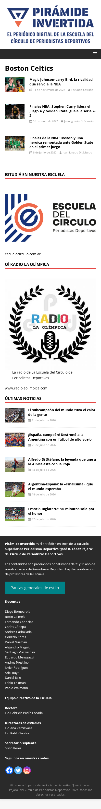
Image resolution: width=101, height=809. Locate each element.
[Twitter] (18, 770)
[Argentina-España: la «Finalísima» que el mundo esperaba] (15, 494)
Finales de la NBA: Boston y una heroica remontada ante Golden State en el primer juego (61, 142)
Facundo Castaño (82, 90)
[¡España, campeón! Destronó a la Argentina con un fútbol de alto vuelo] (15, 444)
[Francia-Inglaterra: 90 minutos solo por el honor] (15, 518)
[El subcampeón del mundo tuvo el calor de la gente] (15, 419)
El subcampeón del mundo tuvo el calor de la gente (61, 412)
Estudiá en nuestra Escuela (35, 174)
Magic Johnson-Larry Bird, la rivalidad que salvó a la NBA (61, 81)
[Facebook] (9, 770)
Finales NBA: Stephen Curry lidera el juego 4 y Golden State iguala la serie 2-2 (62, 110)
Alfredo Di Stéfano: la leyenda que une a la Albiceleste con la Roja (62, 461)
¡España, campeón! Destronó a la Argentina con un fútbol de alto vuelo (60, 436)
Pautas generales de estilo (35, 587)
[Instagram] (27, 770)
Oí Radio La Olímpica (27, 264)
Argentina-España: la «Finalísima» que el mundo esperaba (60, 486)
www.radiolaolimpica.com (26, 388)
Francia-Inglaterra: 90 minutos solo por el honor (61, 511)
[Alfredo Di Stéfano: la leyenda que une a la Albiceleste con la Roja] (15, 469)
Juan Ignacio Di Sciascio (79, 121)
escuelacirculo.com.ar (23, 254)
